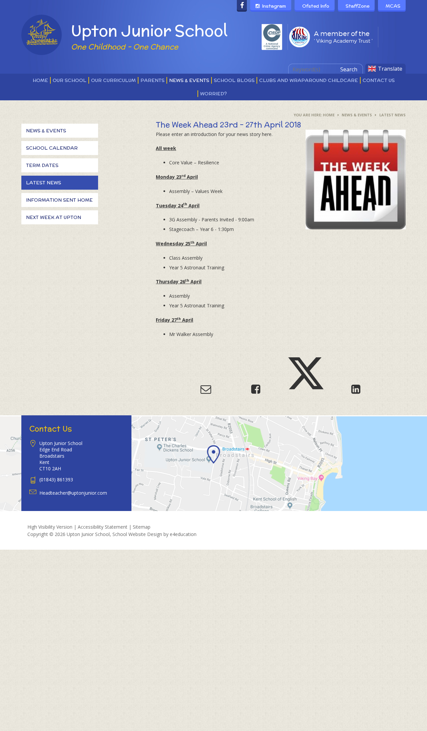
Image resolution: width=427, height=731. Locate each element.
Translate (390, 68)
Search (348, 69)
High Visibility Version (49, 527)
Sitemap (141, 527)
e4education (183, 534)
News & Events (357, 114)
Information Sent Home (59, 200)
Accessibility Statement (102, 527)
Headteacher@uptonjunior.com (73, 493)
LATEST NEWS (392, 114)
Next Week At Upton (53, 217)
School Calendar (52, 148)
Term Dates (42, 165)
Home (329, 114)
